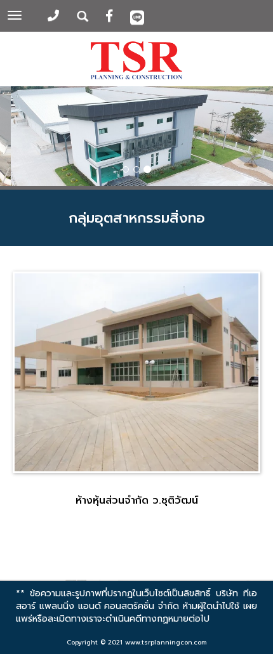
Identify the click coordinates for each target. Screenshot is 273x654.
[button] (20, 138)
